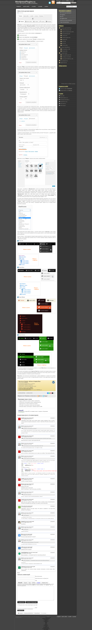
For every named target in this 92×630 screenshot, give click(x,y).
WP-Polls (61, 16)
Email (36, 578)
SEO (46, 622)
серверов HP (27, 411)
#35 (22, 535)
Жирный (20, 582)
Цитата (33, 582)
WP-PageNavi (62, 14)
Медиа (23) (64, 39)
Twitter (45, 395)
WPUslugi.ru (63, 105)
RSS (40, 395)
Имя (36, 576)
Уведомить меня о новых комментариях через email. (28, 604)
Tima (22, 506)
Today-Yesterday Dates (64, 22)
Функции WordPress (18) (67, 58)
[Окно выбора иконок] (36, 173)
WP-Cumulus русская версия (65, 12)
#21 (22, 418)
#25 (22, 451)
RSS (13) (64, 43)
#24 (22, 444)
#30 (22, 500)
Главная (18, 6)
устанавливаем (37, 33)
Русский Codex (64, 53)
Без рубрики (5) (64, 60)
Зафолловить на (66, 90)
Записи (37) (64, 35)
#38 (22, 553)
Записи (46, 620)
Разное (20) (64, 51)
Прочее (46, 624)
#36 (22, 540)
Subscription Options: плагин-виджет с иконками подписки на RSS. (30, 406)
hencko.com (23, 453)
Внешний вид (22, 392)
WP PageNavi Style (63, 18)
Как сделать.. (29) (66, 49)
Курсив (25, 582)
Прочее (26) (64, 45)
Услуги (46, 6)
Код (29, 582)
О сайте (34, 6)
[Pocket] (51, 393)
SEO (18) (64, 41)
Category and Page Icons (35, 371)
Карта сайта (26, 6)
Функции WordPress (46, 628)
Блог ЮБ (62, 95)
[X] (52, 393)
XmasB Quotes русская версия (66, 20)
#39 (22, 558)
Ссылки (40, 6)
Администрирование (46, 618)
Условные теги (46, 627)
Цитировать (52, 443)
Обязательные (48, 617)
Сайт (36, 580)
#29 (22, 492)
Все (18, 572)
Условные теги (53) (66, 56)
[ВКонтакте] (47, 393)
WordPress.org (64, 101)
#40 (22, 567)
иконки (28, 392)
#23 (22, 436)
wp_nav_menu (23, 26)
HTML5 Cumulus (72, 83)
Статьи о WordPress (65, 47)
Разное (46, 626)
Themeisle (26, 382)
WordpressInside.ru (65, 99)
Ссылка (38, 582)
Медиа (46, 621)
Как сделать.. (46, 625)
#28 (22, 484)
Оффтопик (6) (64, 62)
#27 (22, 479)
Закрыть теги (45, 582)
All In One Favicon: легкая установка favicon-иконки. (28, 403)
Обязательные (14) (66, 29)
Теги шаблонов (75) (66, 55)
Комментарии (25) (66, 37)
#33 (22, 522)
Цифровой (23, 566)
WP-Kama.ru (63, 103)
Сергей (22, 499)
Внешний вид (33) (66, 33)
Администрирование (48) (67, 31)
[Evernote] (49, 393)
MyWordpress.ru (64, 97)
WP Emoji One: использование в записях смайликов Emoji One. (30, 402)
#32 (22, 513)
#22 (22, 426)
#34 (22, 527)
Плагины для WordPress (28, 613)
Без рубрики (46, 629)
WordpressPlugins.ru (25, 2)
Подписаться (20, 610)
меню (31, 392)
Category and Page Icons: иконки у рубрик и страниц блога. (29, 400)
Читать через (66, 88)
